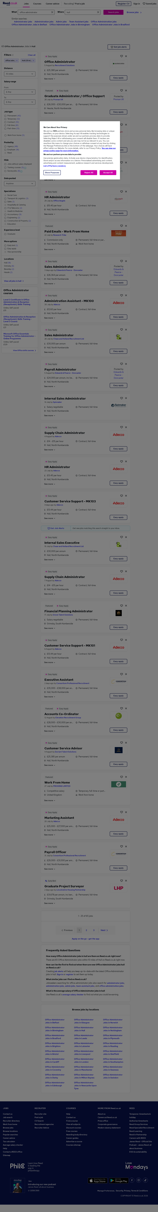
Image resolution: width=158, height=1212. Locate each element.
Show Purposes (52, 172)
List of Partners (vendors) (54, 166)
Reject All (88, 172)
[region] (80, 150)
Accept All (108, 172)
